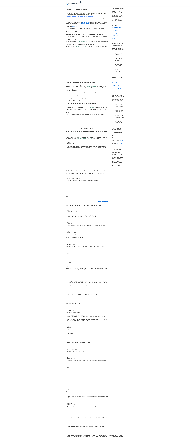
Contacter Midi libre (120, 143)
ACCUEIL (80, 433)
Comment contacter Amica (117, 88)
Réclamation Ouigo (115, 83)
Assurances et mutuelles (116, 27)
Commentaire (69, 183)
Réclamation (114, 38)
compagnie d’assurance (85, 23)
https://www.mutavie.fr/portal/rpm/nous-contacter (75, 87)
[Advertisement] (87, 74)
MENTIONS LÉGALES (87, 433)
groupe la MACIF (75, 26)
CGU (97, 433)
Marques (113, 36)
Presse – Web (114, 33)
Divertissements (115, 32)
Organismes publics (115, 40)
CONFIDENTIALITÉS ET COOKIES (104, 433)
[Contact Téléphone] (74, 3)
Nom (67, 196)
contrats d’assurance (86, 22)
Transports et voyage (116, 35)
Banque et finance (115, 28)
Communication (115, 30)
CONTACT (93, 433)
